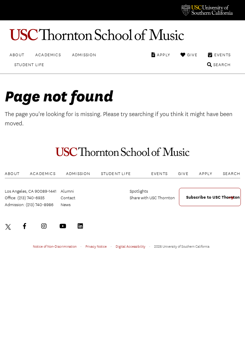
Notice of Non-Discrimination (54, 246)
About (17, 54)
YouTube (63, 226)
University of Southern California (206, 10)
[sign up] (233, 199)
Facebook (27, 226)
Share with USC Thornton (152, 197)
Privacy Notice (96, 246)
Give (192, 54)
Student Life (29, 64)
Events (222, 54)
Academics (48, 54)
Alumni (67, 191)
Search (222, 64)
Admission (84, 54)
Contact (68, 197)
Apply (163, 54)
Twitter (9, 226)
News (66, 204)
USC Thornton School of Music (122, 35)
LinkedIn (82, 226)
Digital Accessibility (130, 246)
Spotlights (139, 191)
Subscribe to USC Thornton (213, 197)
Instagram (45, 226)
